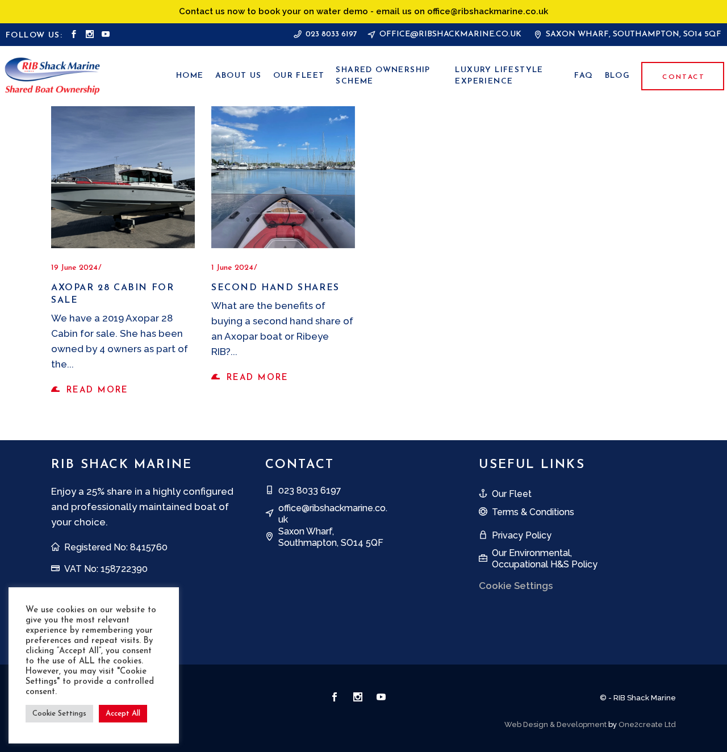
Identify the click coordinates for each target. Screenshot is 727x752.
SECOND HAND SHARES (275, 288)
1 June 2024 (232, 268)
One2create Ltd (647, 724)
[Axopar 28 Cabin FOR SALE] (123, 177)
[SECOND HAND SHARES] (283, 177)
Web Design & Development (555, 724)
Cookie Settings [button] (59, 713)
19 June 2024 (74, 268)
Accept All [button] (123, 713)
